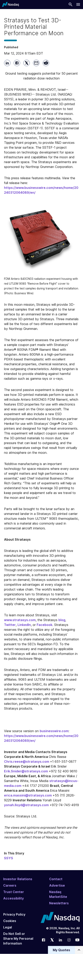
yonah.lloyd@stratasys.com (27, 805)
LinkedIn (24, 625)
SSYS (8, 858)
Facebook (44, 625)
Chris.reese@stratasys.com (27, 761)
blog (61, 620)
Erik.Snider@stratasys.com (26, 771)
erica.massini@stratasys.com (28, 795)
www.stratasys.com (20, 620)
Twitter (10, 625)
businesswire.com (54, 731)
